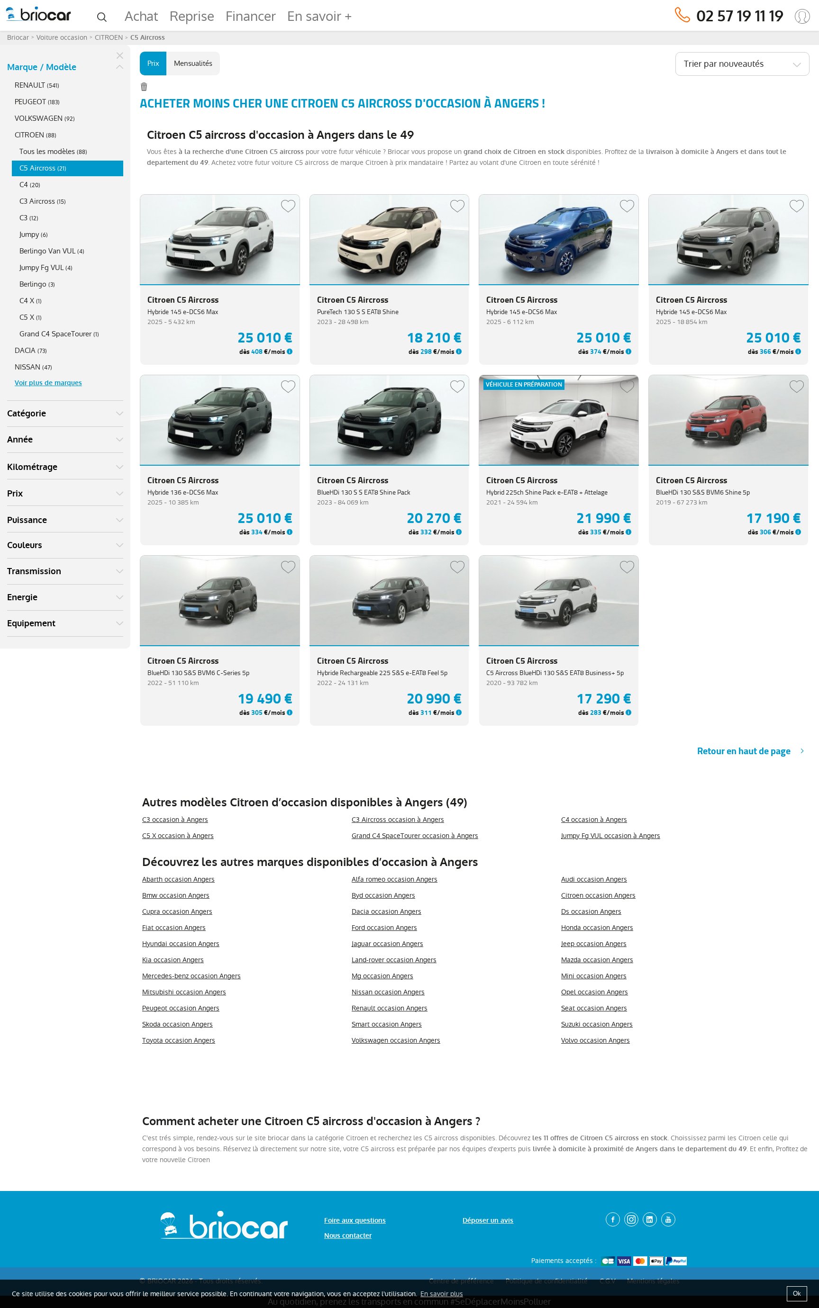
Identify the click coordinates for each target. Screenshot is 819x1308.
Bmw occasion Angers (175, 895)
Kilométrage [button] (32, 467)
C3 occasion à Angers (175, 819)
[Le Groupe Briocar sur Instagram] (631, 1219)
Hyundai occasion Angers (180, 943)
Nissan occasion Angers (388, 992)
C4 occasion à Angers (594, 819)
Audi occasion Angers (594, 879)
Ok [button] (797, 1294)
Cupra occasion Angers (177, 911)
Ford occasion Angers (384, 927)
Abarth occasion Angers (178, 879)
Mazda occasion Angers (597, 960)
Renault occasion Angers (390, 1008)
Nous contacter (348, 1235)
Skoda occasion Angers (177, 1024)
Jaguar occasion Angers (387, 943)
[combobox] (742, 64)
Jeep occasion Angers (594, 943)
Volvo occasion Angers (595, 1040)
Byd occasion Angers (383, 895)
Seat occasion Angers (594, 1008)
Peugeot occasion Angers (180, 1008)
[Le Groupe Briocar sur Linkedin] (650, 1219)
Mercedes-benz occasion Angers (191, 976)
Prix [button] (15, 493)
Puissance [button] (27, 520)
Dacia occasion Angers (386, 911)
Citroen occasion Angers (598, 895)
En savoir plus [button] (441, 1294)
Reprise (192, 16)
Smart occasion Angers (387, 1024)
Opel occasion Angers (594, 992)
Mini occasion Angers (594, 976)
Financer (251, 16)
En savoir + (319, 16)
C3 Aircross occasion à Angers (398, 819)
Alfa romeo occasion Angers (394, 879)
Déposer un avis (488, 1220)
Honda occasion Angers (597, 927)
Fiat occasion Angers (174, 927)
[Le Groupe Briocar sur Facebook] (613, 1219)
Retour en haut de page (744, 751)
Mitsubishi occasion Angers (184, 992)
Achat (141, 16)
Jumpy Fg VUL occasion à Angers (610, 835)
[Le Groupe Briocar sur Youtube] (668, 1219)
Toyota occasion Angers (178, 1040)
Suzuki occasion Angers (597, 1024)
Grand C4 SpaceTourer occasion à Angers (415, 835)
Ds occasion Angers (591, 911)
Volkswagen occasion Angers (396, 1040)
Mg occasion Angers (382, 976)
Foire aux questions (355, 1220)
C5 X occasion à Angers (178, 835)
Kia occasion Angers (173, 960)
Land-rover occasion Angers (394, 960)
